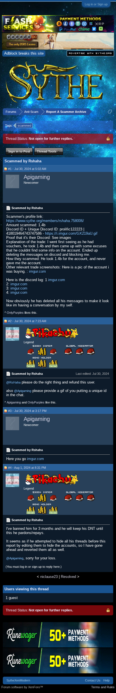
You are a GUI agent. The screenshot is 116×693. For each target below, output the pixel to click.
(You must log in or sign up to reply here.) (34, 566)
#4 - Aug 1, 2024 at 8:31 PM (27, 467)
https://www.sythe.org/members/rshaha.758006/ (45, 221)
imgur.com (37, 271)
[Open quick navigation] (110, 111)
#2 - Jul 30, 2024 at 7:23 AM (27, 321)
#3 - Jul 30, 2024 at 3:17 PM (27, 410)
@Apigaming (22, 391)
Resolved (68, 577)
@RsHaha (13, 382)
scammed (24, 125)
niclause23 (49, 577)
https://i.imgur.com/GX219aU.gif (71, 233)
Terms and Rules (103, 687)
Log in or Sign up (96, 4)
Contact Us (93, 680)
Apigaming (37, 177)
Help (106, 680)
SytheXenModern (18, 680)
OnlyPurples (15, 312)
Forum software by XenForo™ (22, 687)
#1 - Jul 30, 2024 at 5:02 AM (27, 169)
